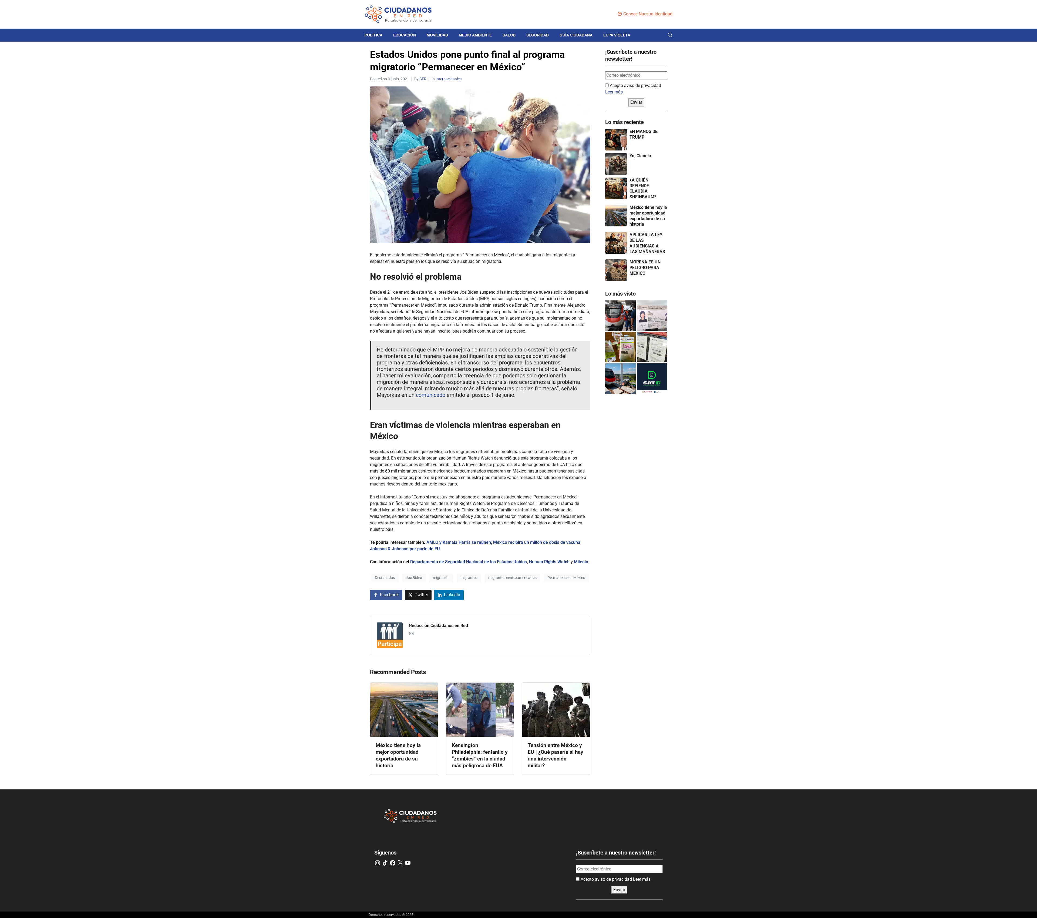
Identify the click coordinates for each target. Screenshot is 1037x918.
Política (373, 35)
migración (441, 577)
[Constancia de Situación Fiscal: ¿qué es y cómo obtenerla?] (652, 378)
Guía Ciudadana (576, 35)
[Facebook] (392, 863)
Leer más (614, 92)
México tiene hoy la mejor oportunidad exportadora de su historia (648, 216)
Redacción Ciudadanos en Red (438, 625)
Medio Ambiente (475, 35)
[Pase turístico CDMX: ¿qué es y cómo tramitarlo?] (652, 347)
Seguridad (537, 35)
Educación (404, 35)
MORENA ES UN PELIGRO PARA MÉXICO (645, 267)
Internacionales (449, 79)
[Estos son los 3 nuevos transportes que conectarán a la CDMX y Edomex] (620, 315)
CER (422, 79)
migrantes (468, 577)
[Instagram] (377, 863)
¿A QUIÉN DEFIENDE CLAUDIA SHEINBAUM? (642, 188)
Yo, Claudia (640, 155)
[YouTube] (408, 863)
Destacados (385, 577)
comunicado (430, 395)
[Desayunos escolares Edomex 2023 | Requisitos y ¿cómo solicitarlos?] (620, 347)
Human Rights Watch (550, 561)
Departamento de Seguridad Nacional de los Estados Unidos (468, 561)
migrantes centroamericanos (512, 577)
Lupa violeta (616, 35)
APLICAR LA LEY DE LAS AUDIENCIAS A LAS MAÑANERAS (647, 243)
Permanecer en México (566, 577)
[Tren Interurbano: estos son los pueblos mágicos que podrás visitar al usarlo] (620, 378)
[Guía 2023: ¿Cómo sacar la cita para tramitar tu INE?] (652, 315)
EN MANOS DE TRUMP (643, 134)
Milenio (581, 561)
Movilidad (437, 35)
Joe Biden (414, 577)
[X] (400, 863)
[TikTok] (385, 863)
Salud (509, 35)
